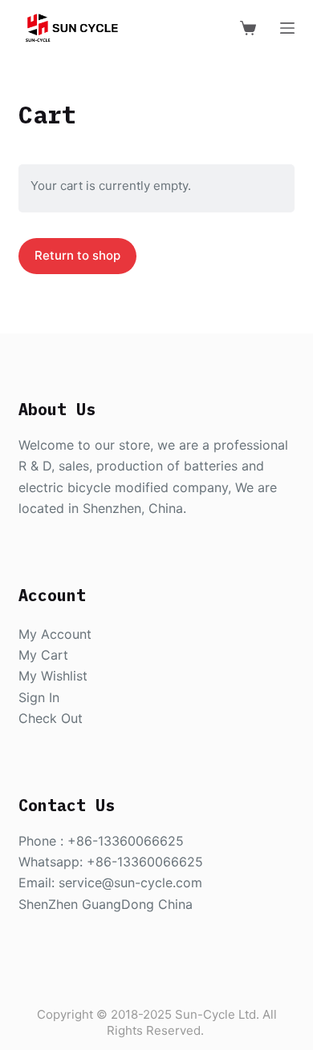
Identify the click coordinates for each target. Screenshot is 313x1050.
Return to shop (77, 255)
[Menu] (287, 28)
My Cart (43, 655)
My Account (54, 634)
